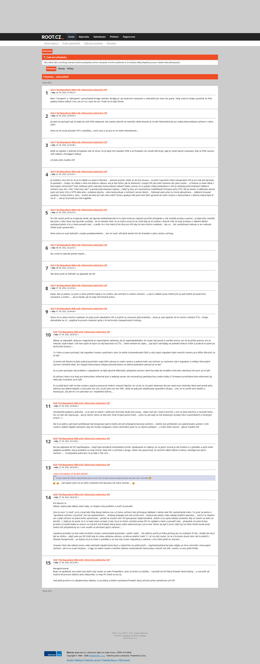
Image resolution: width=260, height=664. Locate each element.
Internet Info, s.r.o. (97, 655)
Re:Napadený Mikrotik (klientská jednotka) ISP (82, 89)
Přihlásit (114, 37)
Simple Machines (141, 633)
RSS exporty (124, 660)
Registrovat (129, 37)
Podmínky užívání (93, 660)
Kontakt (70, 660)
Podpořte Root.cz (109, 660)
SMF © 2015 (128, 633)
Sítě (52, 89)
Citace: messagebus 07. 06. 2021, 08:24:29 (70, 474)
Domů (71, 37)
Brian (144, 636)
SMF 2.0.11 (116, 633)
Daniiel (127, 636)
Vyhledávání (99, 37)
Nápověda (84, 37)
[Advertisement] (130, 15)
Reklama (79, 660)
